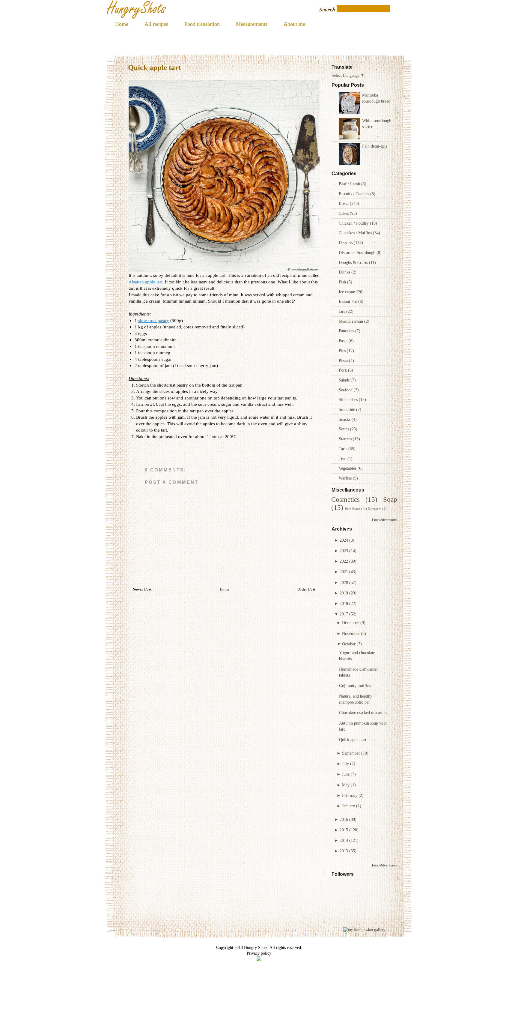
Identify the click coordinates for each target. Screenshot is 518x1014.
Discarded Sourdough (358, 252)
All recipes (156, 24)
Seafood (346, 389)
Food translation (202, 24)
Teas (343, 458)
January (348, 805)
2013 (344, 850)
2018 (344, 603)
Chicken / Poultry (354, 223)
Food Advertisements (387, 520)
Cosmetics (345, 499)
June (346, 774)
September (351, 753)
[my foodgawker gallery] (364, 930)
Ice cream (347, 291)
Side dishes (349, 399)
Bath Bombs (353, 508)
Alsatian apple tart (145, 281)
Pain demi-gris (374, 146)
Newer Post (141, 589)
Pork (343, 370)
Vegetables (348, 468)
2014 (344, 840)
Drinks (345, 272)
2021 (344, 571)
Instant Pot (348, 301)
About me (294, 24)
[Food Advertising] (259, 959)
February (349, 795)
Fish (343, 282)
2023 (344, 550)
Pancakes (347, 330)
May (346, 784)
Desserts (346, 242)
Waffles (346, 478)
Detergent (374, 508)
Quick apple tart (352, 739)
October (349, 644)
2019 (344, 593)
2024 (344, 540)
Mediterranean (351, 321)
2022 (344, 561)
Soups (344, 428)
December (350, 622)
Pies (343, 350)
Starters (346, 438)
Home (121, 24)
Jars (342, 311)
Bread (344, 203)
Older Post (306, 589)
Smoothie (347, 409)
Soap (390, 499)
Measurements (251, 24)
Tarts (343, 448)
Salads (345, 380)
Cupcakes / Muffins (356, 232)
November (351, 633)
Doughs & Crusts (354, 262)
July (345, 763)
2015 (344, 829)
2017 (344, 614)
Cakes (344, 213)
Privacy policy (259, 953)
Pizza (344, 360)
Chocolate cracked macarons (363, 712)
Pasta (344, 340)
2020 (344, 582)
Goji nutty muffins (355, 685)
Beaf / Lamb (350, 183)
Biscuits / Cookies (354, 193)
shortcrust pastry (153, 320)
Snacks (345, 419)
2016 (344, 819)
